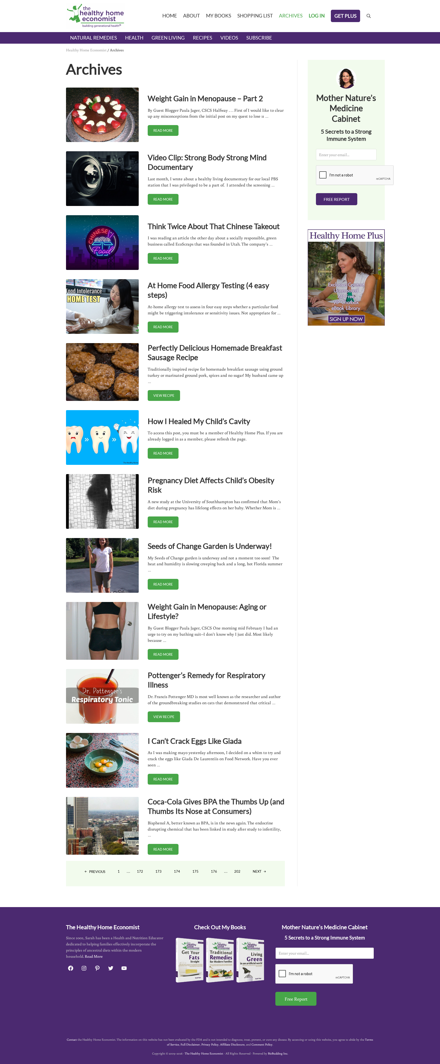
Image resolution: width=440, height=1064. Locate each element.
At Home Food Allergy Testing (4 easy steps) (208, 290)
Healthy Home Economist (86, 50)
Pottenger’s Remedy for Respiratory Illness (206, 680)
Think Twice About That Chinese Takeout (214, 226)
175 (198, 872)
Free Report (337, 199)
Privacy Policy (210, 1044)
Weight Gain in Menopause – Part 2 (205, 98)
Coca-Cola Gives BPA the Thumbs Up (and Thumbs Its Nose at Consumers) (216, 806)
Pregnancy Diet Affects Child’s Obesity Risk (211, 485)
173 (161, 872)
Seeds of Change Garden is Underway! (210, 545)
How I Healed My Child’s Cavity (199, 421)
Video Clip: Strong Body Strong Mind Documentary (207, 162)
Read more (166, 131)
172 (143, 872)
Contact (72, 1039)
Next (257, 871)
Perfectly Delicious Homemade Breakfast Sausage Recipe (215, 352)
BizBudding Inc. (278, 1053)
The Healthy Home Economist (204, 1053)
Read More (94, 956)
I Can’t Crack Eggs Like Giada (195, 740)
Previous (97, 872)
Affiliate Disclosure (232, 1044)
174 (180, 872)
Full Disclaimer (190, 1044)
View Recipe (166, 396)
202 (240, 872)
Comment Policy (262, 1044)
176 (217, 872)
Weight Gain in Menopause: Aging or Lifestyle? (207, 611)
